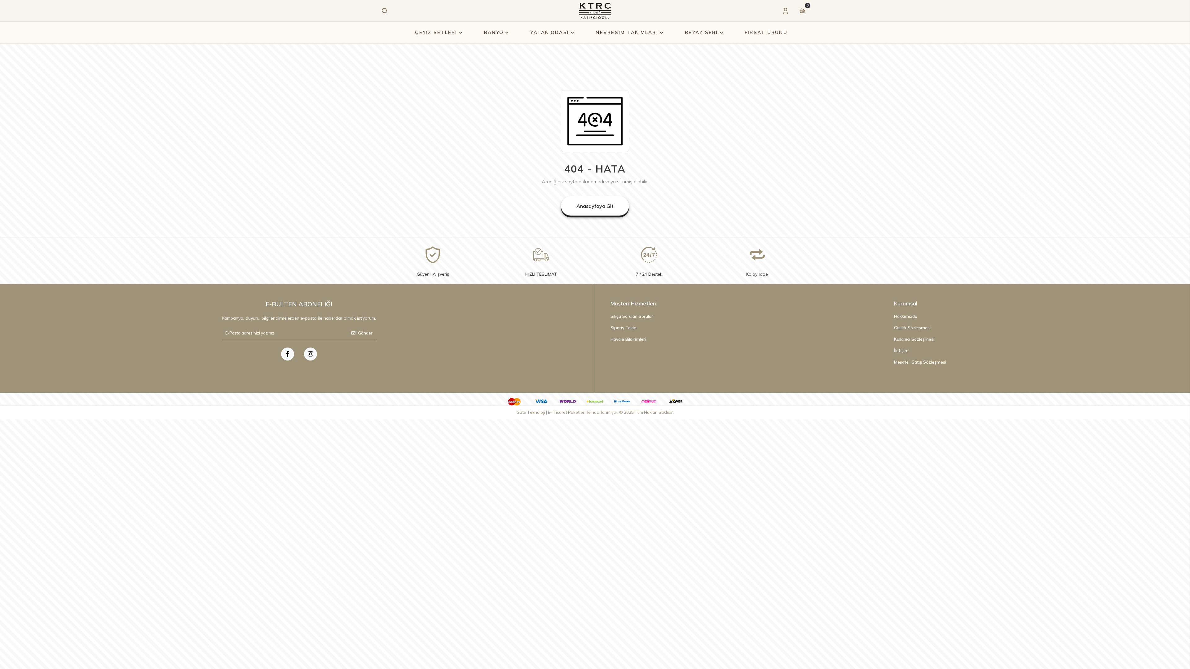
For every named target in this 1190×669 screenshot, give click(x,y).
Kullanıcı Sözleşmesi (914, 339)
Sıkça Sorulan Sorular (631, 316)
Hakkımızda (905, 316)
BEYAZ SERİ (701, 32)
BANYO (494, 32)
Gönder (365, 332)
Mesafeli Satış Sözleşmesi (920, 362)
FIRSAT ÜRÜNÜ (766, 32)
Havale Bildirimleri (628, 339)
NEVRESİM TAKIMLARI (627, 32)
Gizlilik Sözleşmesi (912, 327)
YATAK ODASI (549, 32)
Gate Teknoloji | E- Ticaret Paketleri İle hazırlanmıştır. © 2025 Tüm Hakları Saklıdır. (595, 412)
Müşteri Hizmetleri (633, 303)
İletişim (901, 350)
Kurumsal (905, 303)
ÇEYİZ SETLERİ (436, 32)
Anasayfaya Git (595, 206)
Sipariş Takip (623, 327)
